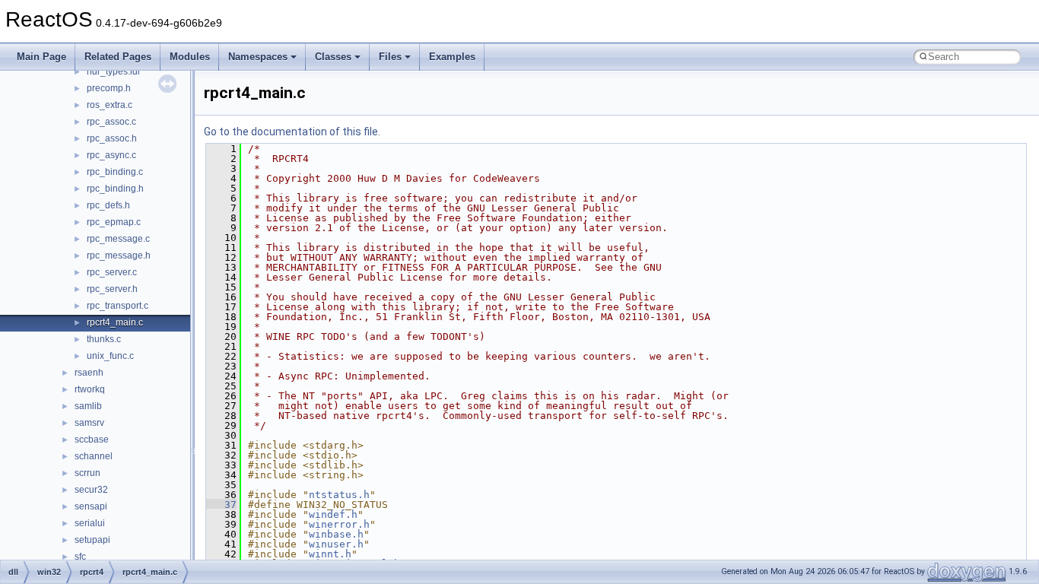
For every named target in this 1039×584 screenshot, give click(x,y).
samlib (88, 406)
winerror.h (339, 524)
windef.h (333, 514)
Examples (452, 56)
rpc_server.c (112, 272)
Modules (190, 56)
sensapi (91, 506)
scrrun (87, 473)
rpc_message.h (119, 255)
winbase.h (336, 534)
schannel (94, 456)
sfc (80, 556)
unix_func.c (110, 356)
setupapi (92, 540)
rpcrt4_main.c (115, 322)
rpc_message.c (118, 238)
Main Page (41, 56)
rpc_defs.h (108, 205)
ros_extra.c (109, 105)
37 (221, 504)
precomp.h (109, 88)
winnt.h (330, 554)
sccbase (92, 439)
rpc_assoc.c (111, 121)
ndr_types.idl (113, 71)
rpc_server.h (112, 289)
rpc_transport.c (117, 305)
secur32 (91, 489)
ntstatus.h (339, 494)
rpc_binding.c (115, 172)
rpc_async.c (111, 155)
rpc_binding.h (115, 188)
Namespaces (258, 56)
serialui (90, 523)
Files (390, 56)
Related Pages (117, 56)
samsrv (89, 422)
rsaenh (89, 372)
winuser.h (336, 544)
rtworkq (90, 389)
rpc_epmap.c (114, 222)
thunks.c (104, 339)
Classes (333, 56)
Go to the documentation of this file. (292, 131)
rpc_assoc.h (112, 138)
